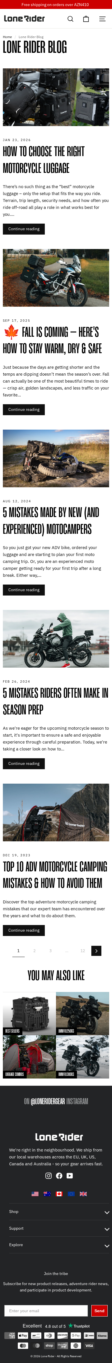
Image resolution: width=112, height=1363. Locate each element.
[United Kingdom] (83, 1193)
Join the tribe (56, 1273)
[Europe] (71, 1193)
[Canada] (59, 1193)
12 (82, 950)
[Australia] (47, 1193)
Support (16, 1228)
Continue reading (23, 228)
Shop (13, 1211)
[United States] (35, 1193)
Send (99, 1310)
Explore (16, 1244)
